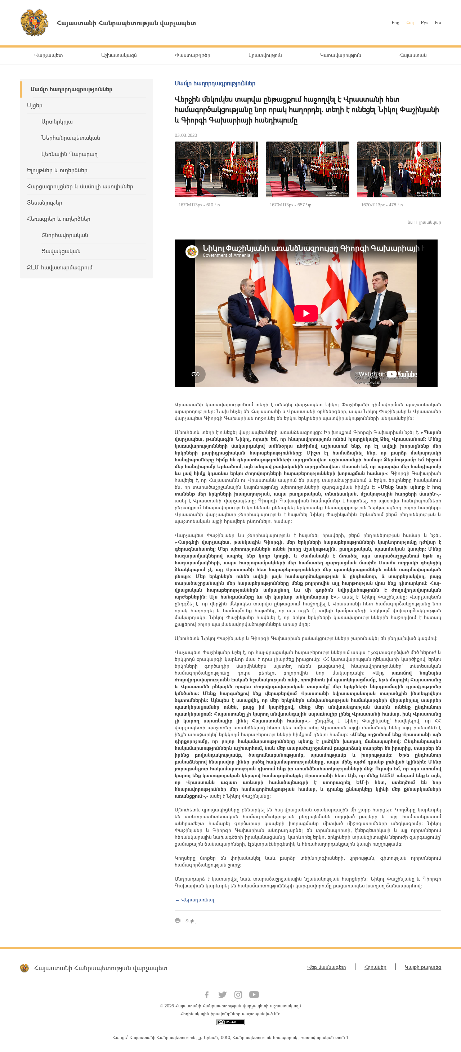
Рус (424, 22)
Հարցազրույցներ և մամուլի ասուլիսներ (80, 186)
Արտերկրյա (57, 121)
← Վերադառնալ (194, 899)
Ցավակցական (61, 251)
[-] (217, 169)
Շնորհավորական (64, 234)
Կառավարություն (340, 55)
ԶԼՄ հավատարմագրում (60, 267)
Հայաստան (413, 55)
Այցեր (34, 105)
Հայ (410, 22)
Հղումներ (375, 966)
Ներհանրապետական (70, 137)
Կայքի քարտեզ (423, 966)
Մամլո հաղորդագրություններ (71, 89)
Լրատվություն (265, 55)
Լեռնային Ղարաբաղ (69, 153)
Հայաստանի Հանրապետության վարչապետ (100, 967)
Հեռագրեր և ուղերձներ (58, 218)
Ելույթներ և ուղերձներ (57, 170)
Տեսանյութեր (44, 202)
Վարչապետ (48, 55)
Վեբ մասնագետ (326, 966)
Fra (438, 22)
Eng (395, 22)
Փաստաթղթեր (192, 55)
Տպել (190, 920)
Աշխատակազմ (119, 55)
